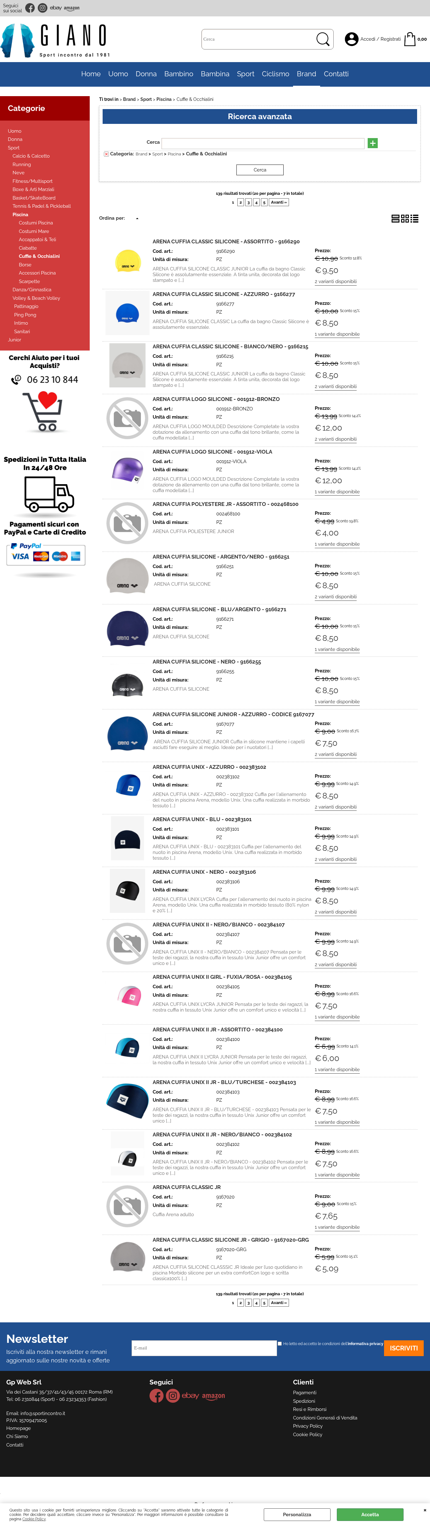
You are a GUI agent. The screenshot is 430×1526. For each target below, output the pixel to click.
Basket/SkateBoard (34, 198)
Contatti (336, 74)
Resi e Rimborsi (309, 1409)
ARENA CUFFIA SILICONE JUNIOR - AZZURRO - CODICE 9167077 (233, 714)
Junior (14, 340)
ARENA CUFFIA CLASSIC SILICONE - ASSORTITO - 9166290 (226, 241)
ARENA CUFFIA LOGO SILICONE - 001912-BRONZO (216, 399)
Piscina (20, 215)
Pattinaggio (26, 306)
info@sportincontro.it (42, 1413)
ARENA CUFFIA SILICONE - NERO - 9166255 (207, 662)
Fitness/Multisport (33, 181)
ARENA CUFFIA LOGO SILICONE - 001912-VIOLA (212, 452)
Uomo (118, 74)
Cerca (153, 142)
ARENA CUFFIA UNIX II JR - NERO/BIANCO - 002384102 (222, 1134)
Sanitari (22, 331)
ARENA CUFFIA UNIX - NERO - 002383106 (204, 872)
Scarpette (29, 281)
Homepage (18, 1428)
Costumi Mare (34, 231)
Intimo (21, 323)
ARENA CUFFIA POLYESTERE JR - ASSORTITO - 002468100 (225, 504)
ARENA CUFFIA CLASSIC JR (187, 1187)
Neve (19, 173)
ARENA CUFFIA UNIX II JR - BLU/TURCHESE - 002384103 (224, 1082)
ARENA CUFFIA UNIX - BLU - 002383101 (202, 819)
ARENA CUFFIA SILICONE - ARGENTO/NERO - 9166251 (221, 557)
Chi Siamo (17, 1436)
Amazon (72, 8)
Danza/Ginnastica (32, 290)
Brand (306, 74)
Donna (146, 74)
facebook (30, 8)
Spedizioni (304, 1401)
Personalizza (297, 1514)
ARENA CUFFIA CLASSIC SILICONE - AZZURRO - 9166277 (224, 294)
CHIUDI (425, 1509)
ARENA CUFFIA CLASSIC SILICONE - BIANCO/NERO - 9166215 (230, 346)
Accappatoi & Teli (37, 239)
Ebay (56, 8)
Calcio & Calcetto (31, 156)
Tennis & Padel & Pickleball (42, 206)
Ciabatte (28, 248)
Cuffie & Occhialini (39, 256)
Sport (245, 74)
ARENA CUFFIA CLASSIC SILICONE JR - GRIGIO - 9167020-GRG (231, 1240)
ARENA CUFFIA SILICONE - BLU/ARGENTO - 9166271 (219, 609)
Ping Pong (25, 315)
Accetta (370, 1514)
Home (91, 74)
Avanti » (279, 202)
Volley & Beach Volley (36, 298)
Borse (25, 265)
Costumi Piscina (36, 223)
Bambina (215, 74)
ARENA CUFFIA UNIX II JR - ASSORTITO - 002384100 (218, 1029)
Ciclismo (275, 74)
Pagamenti (304, 1392)
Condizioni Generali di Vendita (325, 1418)
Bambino (178, 74)
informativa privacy (365, 1344)
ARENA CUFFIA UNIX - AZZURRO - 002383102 (209, 767)
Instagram (42, 8)
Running (22, 164)
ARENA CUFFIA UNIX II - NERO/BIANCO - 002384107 (219, 924)
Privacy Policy (308, 1426)
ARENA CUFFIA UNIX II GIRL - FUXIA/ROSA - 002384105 (222, 977)
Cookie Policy (34, 1519)
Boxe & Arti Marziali (33, 189)
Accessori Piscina (37, 273)
